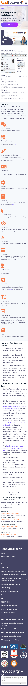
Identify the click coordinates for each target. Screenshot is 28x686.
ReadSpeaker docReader (9, 609)
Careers (3, 564)
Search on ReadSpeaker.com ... (11, 591)
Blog (2, 560)
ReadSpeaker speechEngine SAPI (12, 636)
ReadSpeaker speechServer (10, 629)
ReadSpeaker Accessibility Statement (13, 575)
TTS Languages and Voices (10, 640)
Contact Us (9, 24)
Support (3, 595)
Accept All (20, 683)
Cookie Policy (5, 588)
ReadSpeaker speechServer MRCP (12, 632)
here (15, 144)
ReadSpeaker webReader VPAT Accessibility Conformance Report (14, 448)
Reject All (8, 683)
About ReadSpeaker (7, 557)
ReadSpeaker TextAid (8, 613)
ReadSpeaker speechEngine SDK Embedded (12, 624)
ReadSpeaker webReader (9, 606)
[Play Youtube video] (14, 37)
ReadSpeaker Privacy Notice (10, 584)
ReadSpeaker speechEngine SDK (12, 619)
